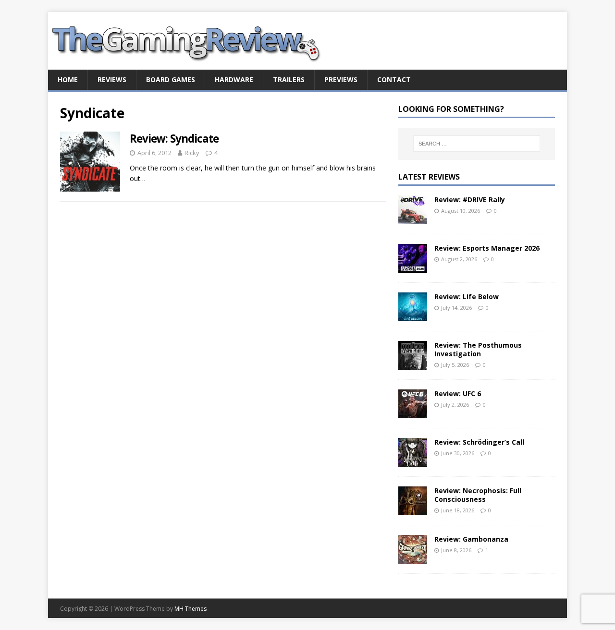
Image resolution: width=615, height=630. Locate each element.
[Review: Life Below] (412, 315)
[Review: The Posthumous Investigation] (412, 363)
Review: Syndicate (174, 138)
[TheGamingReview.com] (192, 64)
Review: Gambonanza (471, 539)
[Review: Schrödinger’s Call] (412, 460)
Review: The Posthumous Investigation (478, 349)
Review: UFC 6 (457, 393)
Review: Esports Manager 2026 (487, 248)
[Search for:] (476, 143)
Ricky (191, 152)
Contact (394, 79)
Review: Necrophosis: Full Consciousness (477, 495)
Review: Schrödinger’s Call (479, 442)
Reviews (112, 79)
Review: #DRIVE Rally (469, 199)
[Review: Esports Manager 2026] (412, 266)
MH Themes (190, 609)
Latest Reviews (429, 176)
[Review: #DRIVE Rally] (412, 218)
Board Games (170, 79)
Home (68, 79)
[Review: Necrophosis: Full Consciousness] (412, 509)
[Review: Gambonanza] (412, 557)
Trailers (289, 79)
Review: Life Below (466, 296)
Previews (340, 79)
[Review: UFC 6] (412, 412)
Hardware (234, 79)
